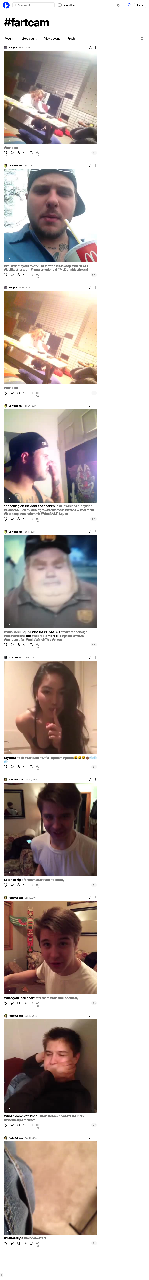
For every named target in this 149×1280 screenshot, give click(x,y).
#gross (67, 636)
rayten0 (10, 758)
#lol (47, 880)
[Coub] (6, 5)
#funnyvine (83, 506)
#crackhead (57, 1116)
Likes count (28, 38)
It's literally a (14, 1238)
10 (94, 519)
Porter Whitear (16, 780)
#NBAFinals (75, 1116)
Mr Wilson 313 (15, 166)
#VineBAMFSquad (54, 514)
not (28, 636)
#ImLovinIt (12, 266)
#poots (68, 758)
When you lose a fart (19, 998)
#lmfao (50, 266)
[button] (141, 38)
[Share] (90, 47)
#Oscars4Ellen (15, 510)
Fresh (71, 38)
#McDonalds (67, 270)
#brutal (82, 270)
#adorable (39, 636)
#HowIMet (67, 506)
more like (54, 636)
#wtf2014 (37, 266)
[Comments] (18, 153)
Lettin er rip (12, 880)
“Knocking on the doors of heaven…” (31, 506)
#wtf (43, 758)
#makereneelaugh (74, 632)
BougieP (13, 48)
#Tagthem (54, 758)
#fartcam (11, 148)
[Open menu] (1, 1275)
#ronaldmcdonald (44, 270)
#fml (29, 639)
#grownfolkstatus (51, 510)
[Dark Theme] (118, 5)
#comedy (57, 880)
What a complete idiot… (22, 1116)
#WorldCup (12, 1120)
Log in (140, 5)
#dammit (33, 514)
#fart (40, 880)
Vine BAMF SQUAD (45, 632)
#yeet (24, 266)
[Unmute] (8, 140)
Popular (9, 38)
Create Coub (69, 5)
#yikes (57, 639)
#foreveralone (14, 636)
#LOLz (84, 266)
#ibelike (10, 270)
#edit (20, 758)
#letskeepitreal (67, 266)
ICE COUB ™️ (15, 658)
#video (31, 510)
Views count (52, 38)
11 (94, 275)
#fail (21, 639)
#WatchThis (42, 639)
